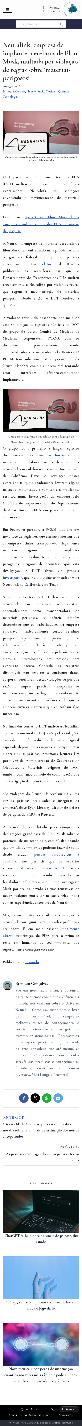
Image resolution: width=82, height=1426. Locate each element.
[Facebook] (24, 1098)
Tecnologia (10, 97)
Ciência (20, 91)
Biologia (8, 91)
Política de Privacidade (28, 1415)
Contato (66, 1415)
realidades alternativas (37, 868)
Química (63, 91)
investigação (12, 577)
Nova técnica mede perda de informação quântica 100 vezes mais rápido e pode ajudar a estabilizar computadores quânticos (41, 1375)
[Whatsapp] (46, 1098)
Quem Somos (31, 1410)
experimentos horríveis (49, 455)
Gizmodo (32, 962)
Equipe (56, 1410)
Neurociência (35, 91)
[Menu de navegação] (7, 9)
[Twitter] (35, 1098)
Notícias (51, 91)
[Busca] (61, 24)
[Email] (58, 1098)
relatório (48, 264)
